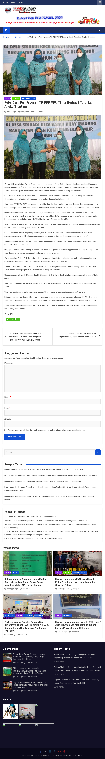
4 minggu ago (63, 589)
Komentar (9, 363)
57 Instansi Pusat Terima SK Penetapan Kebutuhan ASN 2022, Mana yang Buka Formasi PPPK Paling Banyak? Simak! (25, 336)
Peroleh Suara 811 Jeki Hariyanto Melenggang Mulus (35, 517)
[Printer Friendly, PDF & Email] (13, 319)
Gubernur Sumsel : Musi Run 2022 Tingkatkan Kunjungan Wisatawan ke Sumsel (77, 335)
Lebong (15, 573)
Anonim (7, 521)
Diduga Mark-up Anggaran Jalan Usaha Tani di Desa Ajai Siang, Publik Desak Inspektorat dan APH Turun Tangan (50, 475)
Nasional (16, 98)
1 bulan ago (11, 635)
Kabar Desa (28, 615)
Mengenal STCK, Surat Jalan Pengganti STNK (44, 538)
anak (6, 517)
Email (7, 408)
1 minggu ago (20, 663)
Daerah (8, 98)
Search (98, 452)
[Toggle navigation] (13, 30)
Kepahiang (67, 615)
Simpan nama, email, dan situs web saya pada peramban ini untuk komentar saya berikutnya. (46, 430)
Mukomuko (38, 615)
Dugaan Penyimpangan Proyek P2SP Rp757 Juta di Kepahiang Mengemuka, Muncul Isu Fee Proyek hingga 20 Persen (78, 625)
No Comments (39, 112)
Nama (7, 397)
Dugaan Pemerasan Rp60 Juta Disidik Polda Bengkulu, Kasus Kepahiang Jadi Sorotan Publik (42, 481)
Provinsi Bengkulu (79, 573)
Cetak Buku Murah (12, 538)
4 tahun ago (11, 112)
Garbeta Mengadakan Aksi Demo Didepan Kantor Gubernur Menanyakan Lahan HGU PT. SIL (54, 521)
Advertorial (9, 615)
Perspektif (24, 112)
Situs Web (8, 419)
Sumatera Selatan (28, 98)
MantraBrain (78, 755)
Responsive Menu (99, 2)
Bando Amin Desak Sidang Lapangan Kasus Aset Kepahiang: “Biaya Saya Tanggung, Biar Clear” (44, 469)
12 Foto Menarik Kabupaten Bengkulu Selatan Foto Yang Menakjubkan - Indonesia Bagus (41, 531)
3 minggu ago (12, 589)
